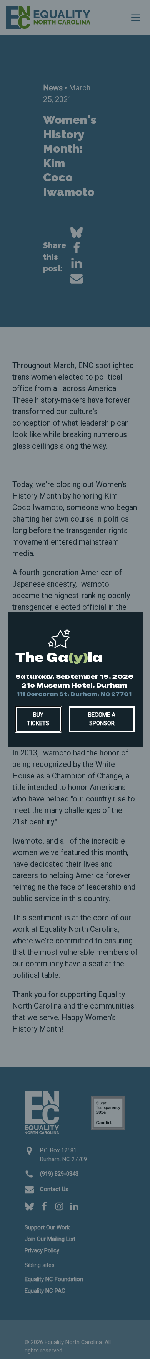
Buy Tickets (38, 719)
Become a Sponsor (101, 719)
